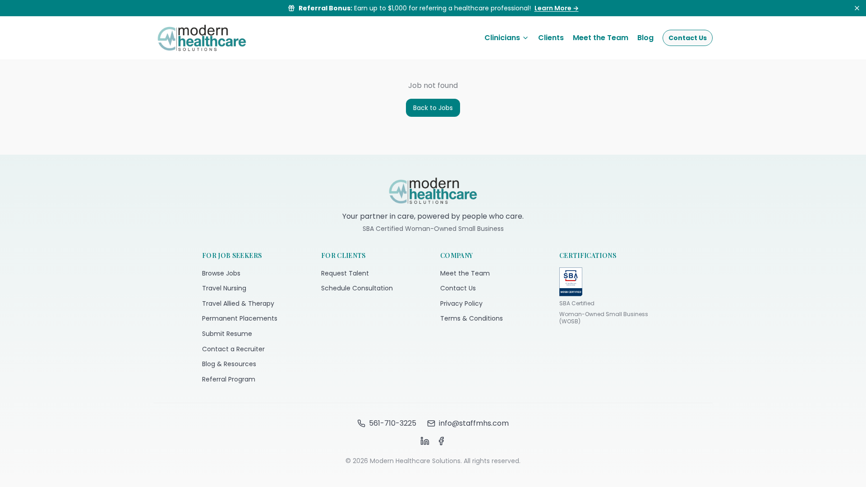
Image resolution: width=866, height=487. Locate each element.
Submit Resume (227, 333)
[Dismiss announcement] (857, 8)
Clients (551, 37)
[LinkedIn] (424, 441)
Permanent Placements (239, 318)
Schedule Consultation (357, 288)
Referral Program (228, 379)
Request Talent (345, 273)
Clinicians (502, 37)
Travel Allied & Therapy (238, 303)
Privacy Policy (461, 303)
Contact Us (687, 37)
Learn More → (556, 8)
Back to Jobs (433, 107)
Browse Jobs (221, 273)
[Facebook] (441, 441)
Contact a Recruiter (233, 349)
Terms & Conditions (471, 318)
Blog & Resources (229, 363)
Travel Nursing (224, 288)
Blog (645, 37)
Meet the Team (600, 37)
